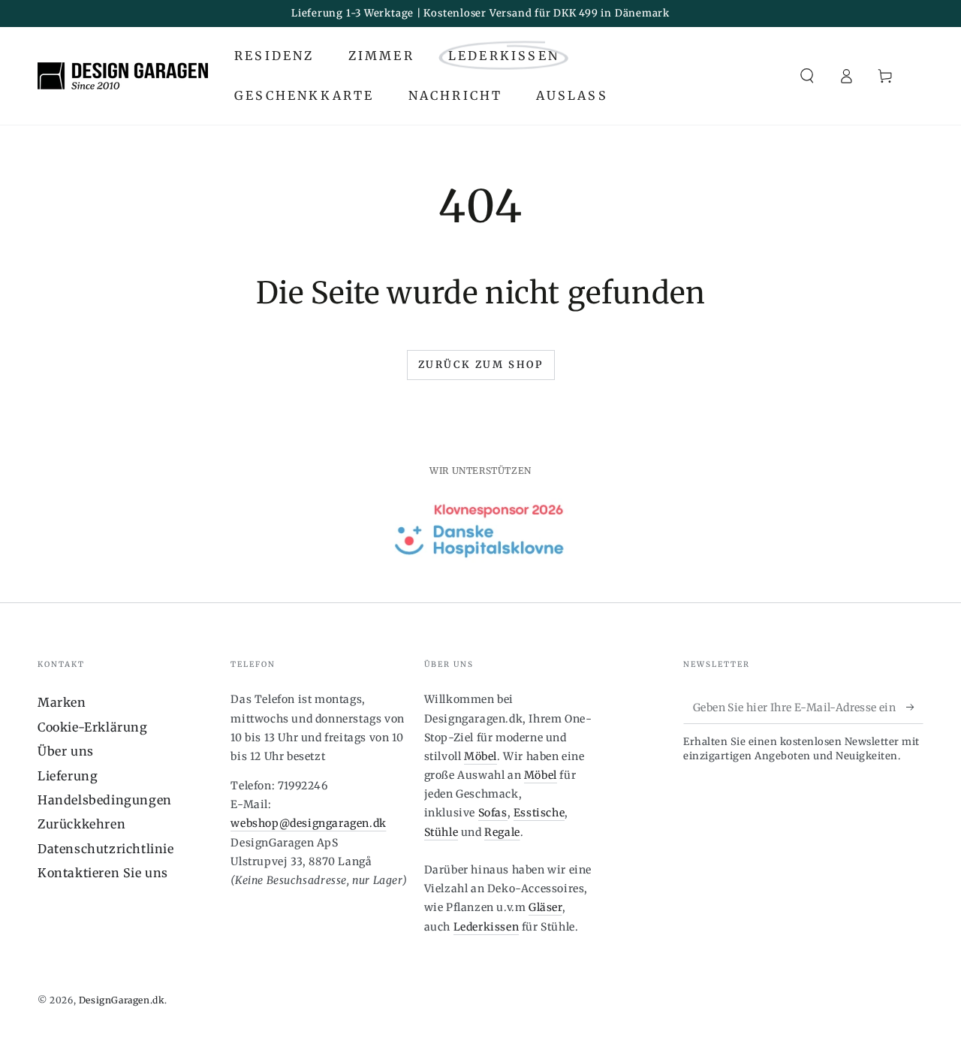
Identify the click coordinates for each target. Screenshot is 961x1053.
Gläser (545, 907)
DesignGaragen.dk (122, 1000)
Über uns (66, 751)
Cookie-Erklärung (93, 727)
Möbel (480, 756)
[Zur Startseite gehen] (123, 75)
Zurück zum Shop (481, 364)
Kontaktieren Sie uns (103, 872)
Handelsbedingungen (105, 799)
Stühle (441, 832)
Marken (62, 702)
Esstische (539, 812)
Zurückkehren (81, 823)
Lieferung (68, 775)
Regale (502, 832)
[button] (807, 75)
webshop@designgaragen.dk (308, 823)
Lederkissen (486, 927)
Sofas (493, 812)
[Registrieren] (914, 706)
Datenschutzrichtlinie (106, 848)
